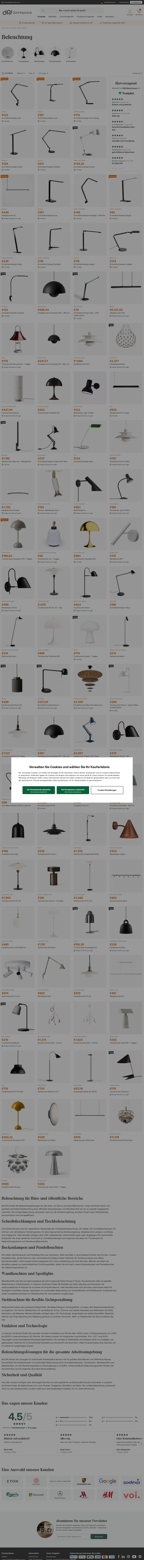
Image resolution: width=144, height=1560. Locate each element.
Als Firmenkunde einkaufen (39, 790)
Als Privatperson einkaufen (73, 790)
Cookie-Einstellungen (107, 790)
